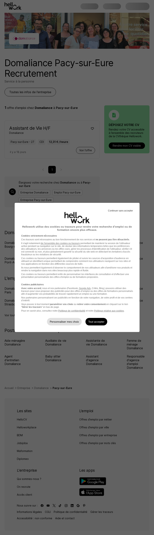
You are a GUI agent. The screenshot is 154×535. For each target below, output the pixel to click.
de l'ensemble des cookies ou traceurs (60, 243)
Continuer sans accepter (120, 210)
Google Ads (85, 288)
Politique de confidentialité (71, 310)
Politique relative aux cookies (109, 310)
